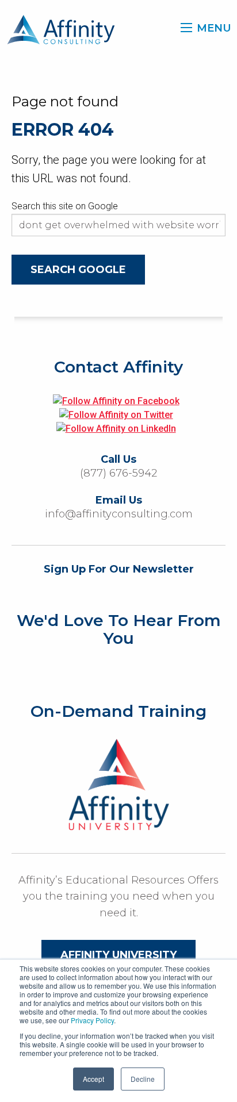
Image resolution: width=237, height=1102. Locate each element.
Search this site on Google (65, 206)
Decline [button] (143, 1079)
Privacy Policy (92, 1020)
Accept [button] (93, 1079)
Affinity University (118, 955)
